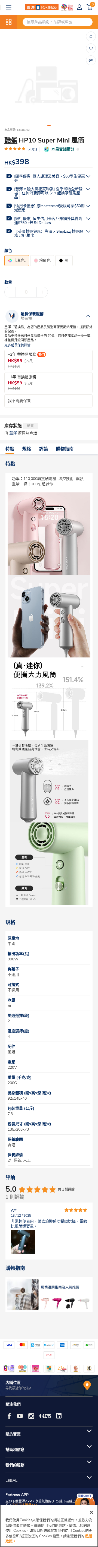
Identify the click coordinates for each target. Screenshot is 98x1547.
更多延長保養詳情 (17, 345)
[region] (49, 1526)
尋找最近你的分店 (18, 1388)
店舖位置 (13, 1382)
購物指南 (65, 449)
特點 (9, 449)
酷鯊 (10, 140)
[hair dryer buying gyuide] (49, 1294)
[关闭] (91, 1512)
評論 (43, 449)
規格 (26, 449)
